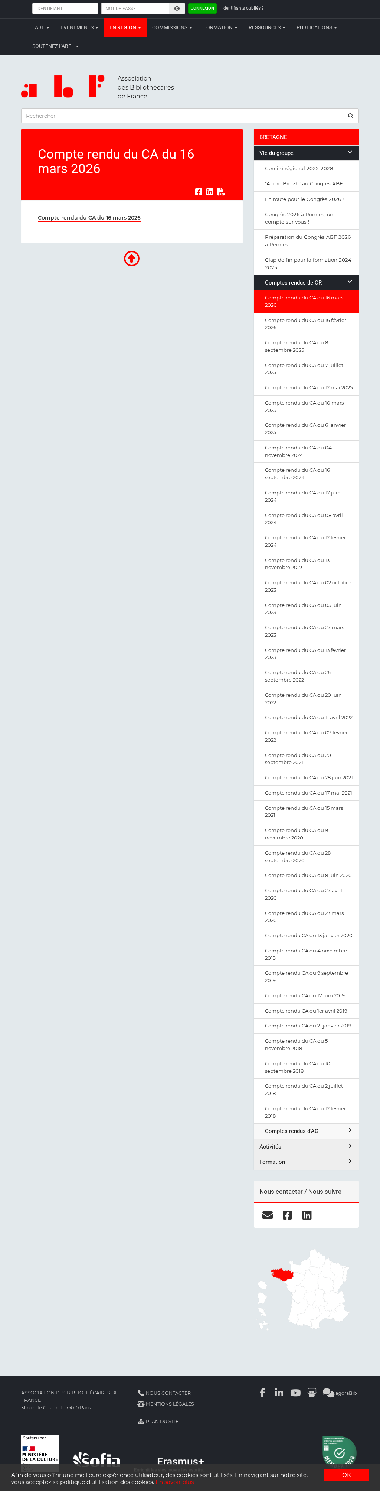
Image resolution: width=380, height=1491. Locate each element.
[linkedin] (307, 1215)
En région (123, 27)
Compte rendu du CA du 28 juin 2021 (309, 777)
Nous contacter (168, 1393)
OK (346, 1474)
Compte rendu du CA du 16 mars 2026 (304, 301)
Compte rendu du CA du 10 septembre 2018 (297, 1067)
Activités (270, 1146)
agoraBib (345, 1393)
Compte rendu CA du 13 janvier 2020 (309, 935)
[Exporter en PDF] (221, 191)
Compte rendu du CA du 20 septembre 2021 (298, 759)
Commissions (170, 27)
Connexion (202, 8)
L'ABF (39, 27)
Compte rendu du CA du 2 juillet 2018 (304, 1089)
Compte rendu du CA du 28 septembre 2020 (298, 856)
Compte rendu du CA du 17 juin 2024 (303, 496)
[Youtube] (295, 1393)
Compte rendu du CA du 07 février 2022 (306, 736)
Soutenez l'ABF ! (53, 46)
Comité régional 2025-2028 (299, 168)
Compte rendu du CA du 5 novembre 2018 (296, 1044)
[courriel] (267, 1215)
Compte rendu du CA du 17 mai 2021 (308, 793)
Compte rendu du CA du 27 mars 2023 (304, 631)
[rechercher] (351, 115)
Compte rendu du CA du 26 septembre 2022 (298, 676)
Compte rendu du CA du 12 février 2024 (305, 541)
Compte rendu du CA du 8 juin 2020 (308, 875)
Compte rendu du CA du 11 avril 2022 (309, 717)
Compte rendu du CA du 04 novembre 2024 (298, 451)
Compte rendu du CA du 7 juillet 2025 (304, 369)
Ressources (265, 27)
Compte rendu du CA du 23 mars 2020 (304, 916)
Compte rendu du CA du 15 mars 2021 (304, 811)
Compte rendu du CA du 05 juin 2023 (303, 608)
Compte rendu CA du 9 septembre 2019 (306, 976)
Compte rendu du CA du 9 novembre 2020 (296, 834)
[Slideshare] (312, 1393)
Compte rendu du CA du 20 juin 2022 (303, 698)
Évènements (77, 27)
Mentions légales (169, 1404)
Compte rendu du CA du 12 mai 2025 (309, 387)
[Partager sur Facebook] (198, 191)
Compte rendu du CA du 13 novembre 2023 (297, 564)
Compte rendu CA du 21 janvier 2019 (308, 1026)
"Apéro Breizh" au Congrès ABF (304, 183)
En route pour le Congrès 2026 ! (304, 199)
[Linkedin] (279, 1393)
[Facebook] (262, 1393)
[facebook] (287, 1215)
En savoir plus (174, 1481)
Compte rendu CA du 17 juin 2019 (305, 995)
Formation (218, 27)
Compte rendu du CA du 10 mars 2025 (304, 406)
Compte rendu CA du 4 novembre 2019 (306, 954)
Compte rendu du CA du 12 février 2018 (305, 1112)
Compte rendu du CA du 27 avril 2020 (303, 894)
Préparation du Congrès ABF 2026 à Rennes (308, 240)
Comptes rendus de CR (293, 282)
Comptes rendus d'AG (291, 1131)
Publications (315, 27)
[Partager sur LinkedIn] (209, 191)
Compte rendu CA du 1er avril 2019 (306, 1011)
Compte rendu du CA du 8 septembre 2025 (296, 346)
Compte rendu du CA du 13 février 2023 (305, 653)
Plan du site (161, 1421)
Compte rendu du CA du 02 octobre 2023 (308, 586)
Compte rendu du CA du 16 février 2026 (305, 324)
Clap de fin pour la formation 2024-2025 (309, 263)
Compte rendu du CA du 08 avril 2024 (304, 519)
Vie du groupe (276, 153)
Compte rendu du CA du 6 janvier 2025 (305, 428)
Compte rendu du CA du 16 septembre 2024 (297, 473)
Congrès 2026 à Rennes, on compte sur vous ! (299, 218)
